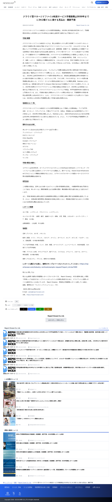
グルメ (61, 7)
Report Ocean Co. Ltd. (82, 25)
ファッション (76, 7)
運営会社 (7, 487)
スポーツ (23, 7)
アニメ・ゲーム (32, 7)
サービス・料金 (16, 487)
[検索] (92, 2)
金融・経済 (100, 7)
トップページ (8, 482)
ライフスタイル (91, 7)
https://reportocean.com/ (35, 295)
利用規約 (54, 487)
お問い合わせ (96, 487)
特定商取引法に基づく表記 (42, 487)
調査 (106, 7)
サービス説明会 (28, 487)
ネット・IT (68, 7)
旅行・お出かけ (53, 7)
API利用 (87, 487)
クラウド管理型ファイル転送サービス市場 (23, 305)
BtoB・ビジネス (42, 7)
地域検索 (10, 7)
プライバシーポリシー (66, 487)
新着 (5, 7)
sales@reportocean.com (36, 292)
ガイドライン (79, 487)
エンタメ (17, 7)
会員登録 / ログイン (102, 2)
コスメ (83, 7)
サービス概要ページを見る (99, 498)
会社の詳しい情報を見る (56, 320)
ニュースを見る (102, 328)
